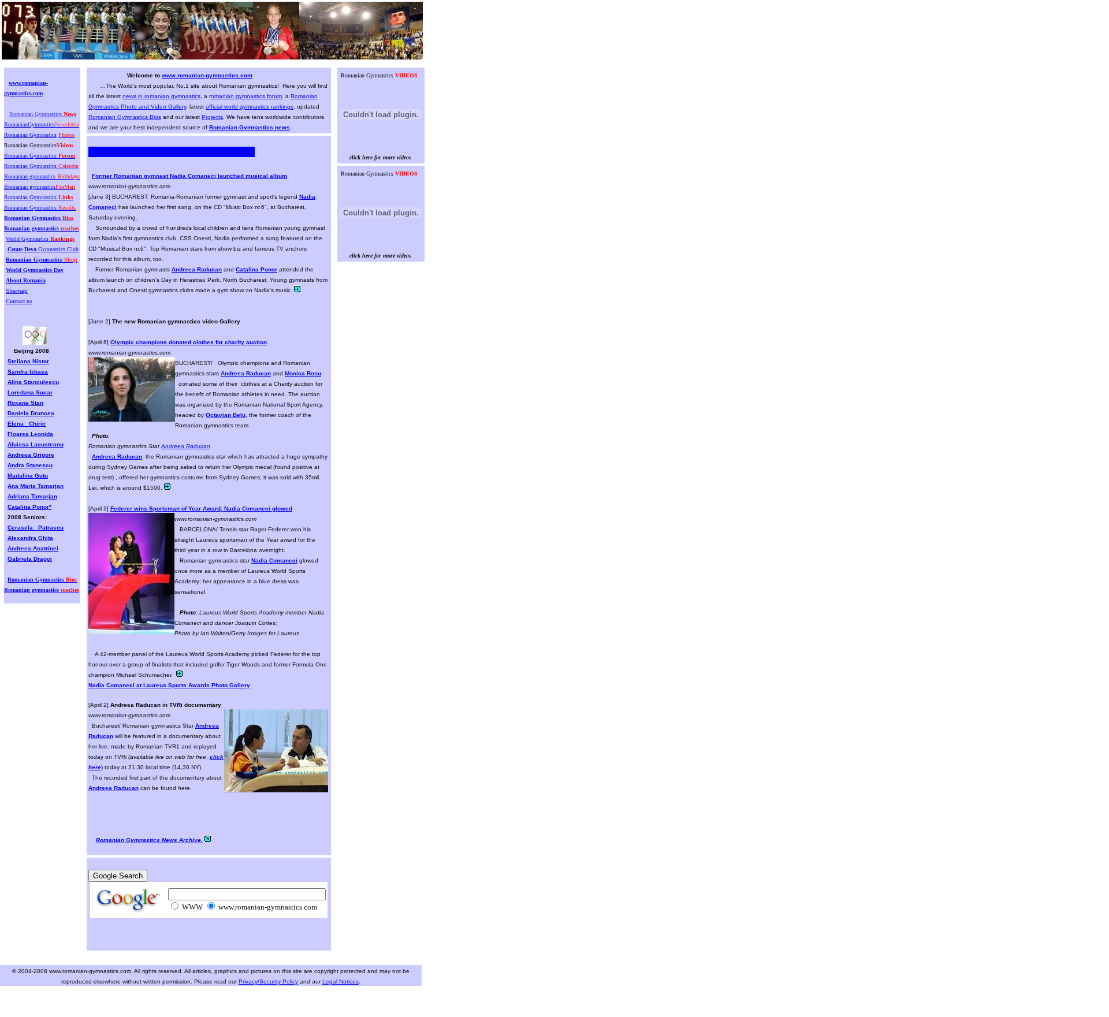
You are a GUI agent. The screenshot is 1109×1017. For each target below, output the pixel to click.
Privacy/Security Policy (268, 981)
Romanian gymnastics (41, 228)
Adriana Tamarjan (32, 496)
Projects (212, 117)
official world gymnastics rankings (249, 106)
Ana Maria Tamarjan (36, 486)
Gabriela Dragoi (30, 559)
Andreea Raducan (185, 446)
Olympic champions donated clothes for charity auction (188, 342)
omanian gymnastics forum (246, 96)
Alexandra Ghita (30, 538)
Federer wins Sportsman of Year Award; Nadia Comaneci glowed (201, 508)
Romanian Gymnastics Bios (124, 117)
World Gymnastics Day (35, 270)
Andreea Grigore (31, 455)
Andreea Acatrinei (33, 548)
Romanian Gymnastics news (249, 127)
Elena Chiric (27, 423)
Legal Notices (340, 981)
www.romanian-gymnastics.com (207, 75)
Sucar (44, 392)
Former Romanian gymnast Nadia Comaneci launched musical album (189, 176)
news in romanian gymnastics (161, 96)
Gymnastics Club (43, 249)
